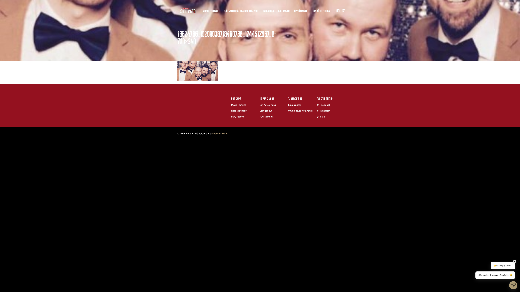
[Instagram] (344, 10)
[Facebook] (338, 10)
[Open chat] (513, 285)
